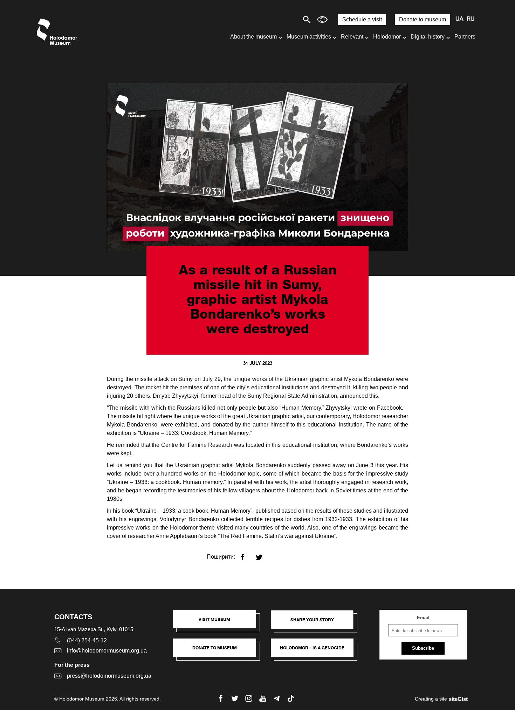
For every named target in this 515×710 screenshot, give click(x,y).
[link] (218, 651)
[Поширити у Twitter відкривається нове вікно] (263, 554)
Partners (464, 37)
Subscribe (423, 648)
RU (471, 19)
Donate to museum (422, 19)
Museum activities (309, 37)
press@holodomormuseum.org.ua (109, 676)
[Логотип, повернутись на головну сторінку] (59, 32)
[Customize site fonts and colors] (322, 19)
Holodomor (387, 37)
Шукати (282, 19)
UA (459, 19)
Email (423, 617)
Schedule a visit (362, 19)
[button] (218, 622)
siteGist (458, 699)
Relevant (352, 37)
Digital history (428, 37)
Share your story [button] (312, 619)
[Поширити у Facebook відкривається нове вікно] (247, 554)
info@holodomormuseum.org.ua (107, 651)
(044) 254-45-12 (87, 640)
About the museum (253, 37)
